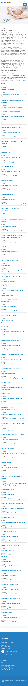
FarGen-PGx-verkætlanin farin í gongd (12, 353)
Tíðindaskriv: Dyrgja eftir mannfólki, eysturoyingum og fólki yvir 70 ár (12, 235)
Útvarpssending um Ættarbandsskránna (13, 521)
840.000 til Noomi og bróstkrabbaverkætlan (8, 407)
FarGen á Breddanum (7, 189)
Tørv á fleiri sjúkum (7, 193)
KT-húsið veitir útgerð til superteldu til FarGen (12, 476)
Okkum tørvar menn (7, 179)
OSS (2, 662)
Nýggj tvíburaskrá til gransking (10, 544)
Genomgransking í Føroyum (8, 665)
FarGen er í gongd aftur (8, 280)
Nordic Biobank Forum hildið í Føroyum (12, 433)
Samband (19, 1)
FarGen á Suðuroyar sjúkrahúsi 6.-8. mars (13, 230)
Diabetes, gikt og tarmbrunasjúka (11, 126)
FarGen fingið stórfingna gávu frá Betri (12, 507)
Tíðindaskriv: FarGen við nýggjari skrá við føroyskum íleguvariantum (13, 270)
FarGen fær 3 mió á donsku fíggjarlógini (12, 498)
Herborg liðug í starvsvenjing (9, 349)
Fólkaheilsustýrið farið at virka (10, 259)
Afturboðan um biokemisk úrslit (10, 156)
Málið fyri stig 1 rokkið (7, 488)
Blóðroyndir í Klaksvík (7, 549)
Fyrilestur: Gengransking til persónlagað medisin (13, 219)
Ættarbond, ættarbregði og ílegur (11, 358)
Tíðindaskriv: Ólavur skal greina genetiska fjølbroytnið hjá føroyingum (13, 483)
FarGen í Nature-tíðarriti (8, 457)
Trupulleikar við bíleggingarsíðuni (11, 131)
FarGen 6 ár (4, 285)
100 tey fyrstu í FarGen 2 (8, 305)
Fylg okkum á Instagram (11, 654)
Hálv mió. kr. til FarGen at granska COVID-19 (13, 423)
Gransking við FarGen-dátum (9, 466)
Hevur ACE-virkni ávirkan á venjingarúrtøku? (9, 299)
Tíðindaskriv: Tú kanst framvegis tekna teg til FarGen (13, 555)
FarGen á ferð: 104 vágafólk (9, 175)
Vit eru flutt (4, 326)
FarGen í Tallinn (6, 461)
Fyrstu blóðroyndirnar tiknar (9, 583)
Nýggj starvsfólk (6, 560)
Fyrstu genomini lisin (7, 516)
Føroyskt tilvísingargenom (7, 667)
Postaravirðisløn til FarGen (9, 471)
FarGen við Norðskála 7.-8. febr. (10, 250)
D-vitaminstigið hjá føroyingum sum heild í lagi (13, 94)
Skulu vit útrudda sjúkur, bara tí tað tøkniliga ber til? (11, 387)
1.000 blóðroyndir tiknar (8, 530)
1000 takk (4, 245)
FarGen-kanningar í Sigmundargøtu (11, 106)
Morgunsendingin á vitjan (9, 225)
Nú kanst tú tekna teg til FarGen (10, 588)
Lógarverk (3, 664)
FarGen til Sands (6, 255)
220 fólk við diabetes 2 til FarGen (11, 110)
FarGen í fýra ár (5, 393)
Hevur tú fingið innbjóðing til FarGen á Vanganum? (12, 141)
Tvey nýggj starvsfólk (7, 526)
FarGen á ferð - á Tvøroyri (8, 574)
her (12, 73)
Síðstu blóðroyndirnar (7, 493)
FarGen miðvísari (6, 151)
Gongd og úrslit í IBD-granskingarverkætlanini (8, 320)
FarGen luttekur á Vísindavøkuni (11, 597)
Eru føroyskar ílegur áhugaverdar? (11, 616)
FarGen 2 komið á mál (7, 88)
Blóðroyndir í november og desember (12, 502)
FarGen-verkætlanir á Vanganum (11, 339)
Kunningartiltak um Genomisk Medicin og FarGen (13, 121)
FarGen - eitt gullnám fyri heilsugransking (13, 452)
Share (3, 83)
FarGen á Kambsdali (7, 611)
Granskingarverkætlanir (7, 668)
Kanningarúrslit (6, 264)
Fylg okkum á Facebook (11, 651)
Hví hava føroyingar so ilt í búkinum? (12, 289)
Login (3, 681)
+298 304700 (6, 647)
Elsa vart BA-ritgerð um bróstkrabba (11, 397)
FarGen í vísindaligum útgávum (10, 344)
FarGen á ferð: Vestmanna (9, 184)
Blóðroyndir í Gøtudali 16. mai (10, 540)
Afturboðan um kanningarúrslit (10, 275)
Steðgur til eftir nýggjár (8, 161)
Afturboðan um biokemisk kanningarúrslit (13, 203)
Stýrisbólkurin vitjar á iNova (9, 535)
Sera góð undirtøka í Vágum (9, 241)
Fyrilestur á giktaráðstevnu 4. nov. (11, 170)
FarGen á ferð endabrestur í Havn (11, 569)
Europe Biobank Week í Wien (9, 593)
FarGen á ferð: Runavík (8, 214)
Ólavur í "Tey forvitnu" (7, 429)
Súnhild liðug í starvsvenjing (9, 438)
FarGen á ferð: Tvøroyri (8, 198)
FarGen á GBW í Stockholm (9, 512)
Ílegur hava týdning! (7, 294)
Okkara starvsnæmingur (8, 372)
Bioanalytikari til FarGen (8, 314)
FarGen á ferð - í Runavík (8, 579)
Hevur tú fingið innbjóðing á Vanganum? (13, 115)
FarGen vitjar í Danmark (8, 607)
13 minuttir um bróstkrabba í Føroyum (12, 330)
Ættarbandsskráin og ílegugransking (12, 377)
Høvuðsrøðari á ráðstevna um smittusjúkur (10, 208)
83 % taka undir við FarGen (9, 621)
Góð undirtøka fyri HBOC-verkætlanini (12, 418)
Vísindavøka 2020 (6, 381)
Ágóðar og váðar (5, 669)
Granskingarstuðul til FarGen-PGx (11, 310)
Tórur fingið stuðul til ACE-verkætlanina (13, 402)
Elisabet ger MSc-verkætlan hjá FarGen (12, 413)
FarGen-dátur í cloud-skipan (9, 335)
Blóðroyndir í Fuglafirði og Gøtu (10, 565)
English (25, 1)
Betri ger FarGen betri (7, 447)
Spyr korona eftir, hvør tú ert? (10, 363)
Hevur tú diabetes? (7, 165)
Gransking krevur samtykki (9, 136)
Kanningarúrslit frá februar (9, 147)
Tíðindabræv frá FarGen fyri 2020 (11, 367)
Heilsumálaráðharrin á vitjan (9, 443)
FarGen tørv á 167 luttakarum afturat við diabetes (13, 100)
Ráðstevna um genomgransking (10, 602)
